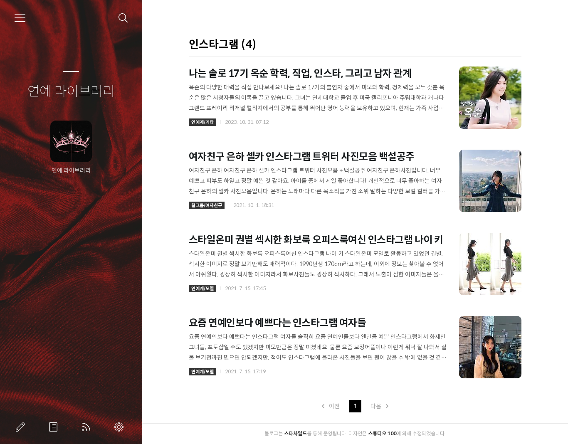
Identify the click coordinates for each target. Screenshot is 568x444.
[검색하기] (123, 18)
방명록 (55, 427)
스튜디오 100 (382, 433)
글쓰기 (22, 427)
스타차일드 (295, 433)
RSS (88, 427)
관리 (121, 427)
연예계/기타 (202, 122)
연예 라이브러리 (71, 92)
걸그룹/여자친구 (206, 205)
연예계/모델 (202, 288)
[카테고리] (20, 17)
